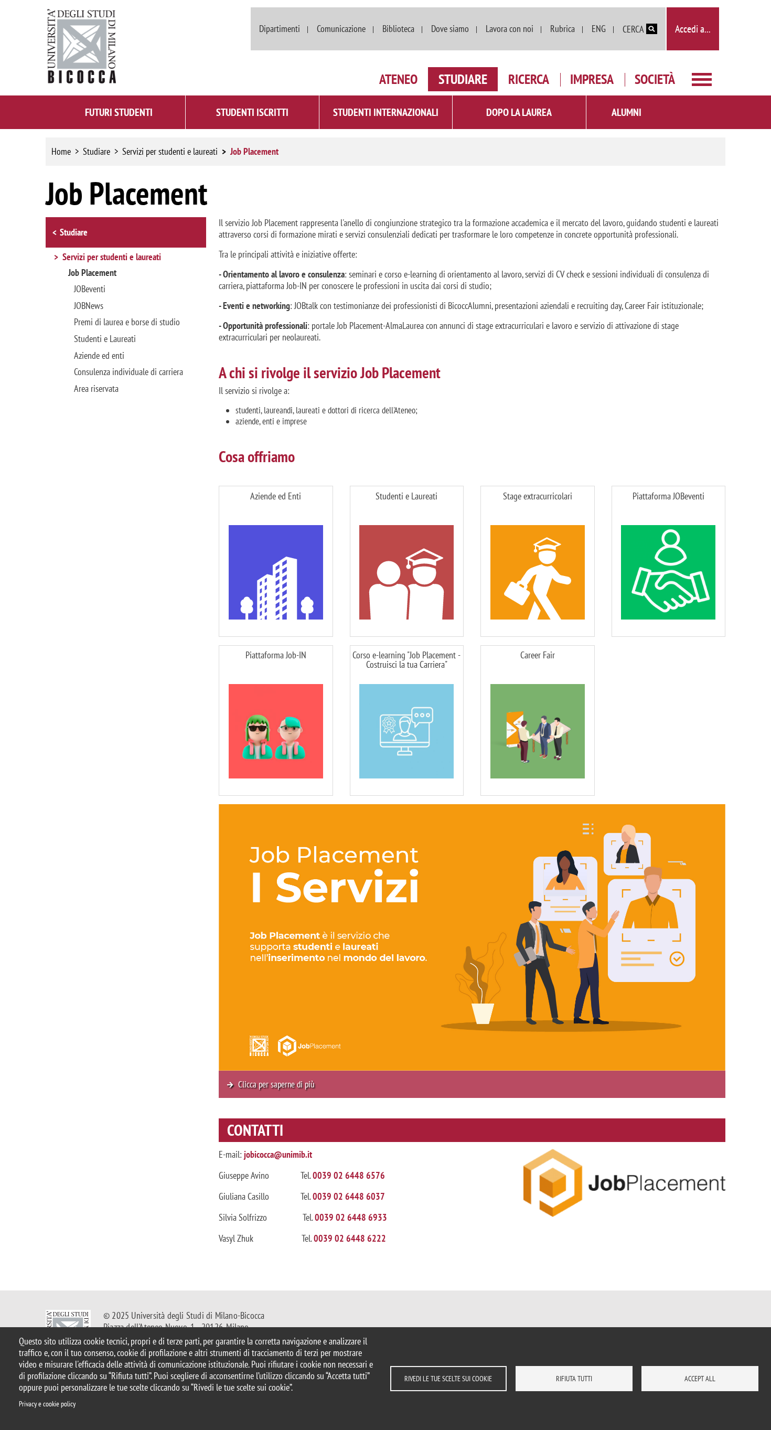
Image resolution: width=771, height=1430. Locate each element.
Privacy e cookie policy (47, 1403)
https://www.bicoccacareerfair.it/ (537, 721)
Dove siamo (450, 29)
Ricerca (528, 79)
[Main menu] (701, 78)
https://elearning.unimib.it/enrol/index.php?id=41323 (407, 721)
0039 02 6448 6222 (350, 1238)
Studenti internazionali (385, 112)
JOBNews (88, 306)
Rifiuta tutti (574, 1378)
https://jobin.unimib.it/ (276, 721)
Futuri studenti (119, 112)
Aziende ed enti (99, 355)
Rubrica (562, 29)
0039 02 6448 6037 (349, 1196)
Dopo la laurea (519, 112)
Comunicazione (341, 29)
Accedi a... (693, 29)
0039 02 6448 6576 (349, 1175)
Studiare (462, 79)
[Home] (82, 46)
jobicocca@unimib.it (278, 1154)
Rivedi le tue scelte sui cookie (448, 1378)
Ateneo (398, 79)
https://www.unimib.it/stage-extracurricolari (537, 561)
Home (61, 151)
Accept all (699, 1378)
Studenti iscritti (252, 112)
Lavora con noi (509, 29)
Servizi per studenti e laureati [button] (111, 257)
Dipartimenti (279, 29)
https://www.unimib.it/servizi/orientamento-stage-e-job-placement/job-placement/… (276, 561)
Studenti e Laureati (105, 339)
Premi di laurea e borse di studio (127, 322)
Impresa (592, 79)
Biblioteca (398, 29)
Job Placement (92, 273)
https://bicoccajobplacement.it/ (668, 561)
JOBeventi (89, 289)
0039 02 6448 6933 (351, 1217)
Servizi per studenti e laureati (170, 151)
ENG (599, 29)
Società (655, 79)
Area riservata (96, 388)
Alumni (626, 112)
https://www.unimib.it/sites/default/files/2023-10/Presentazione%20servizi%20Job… (472, 1084)
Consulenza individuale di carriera (128, 372)
